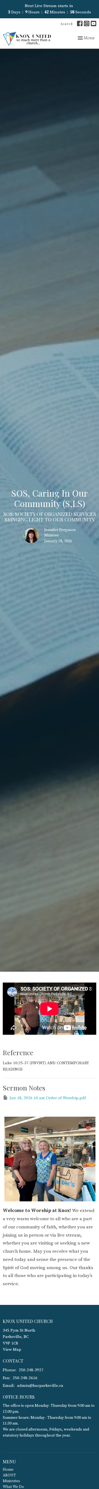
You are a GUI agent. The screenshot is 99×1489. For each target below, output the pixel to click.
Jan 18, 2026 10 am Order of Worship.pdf (47, 1098)
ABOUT (9, 1475)
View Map (12, 1349)
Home (8, 1469)
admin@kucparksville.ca (40, 1385)
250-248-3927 (31, 1370)
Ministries (11, 1481)
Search (67, 23)
